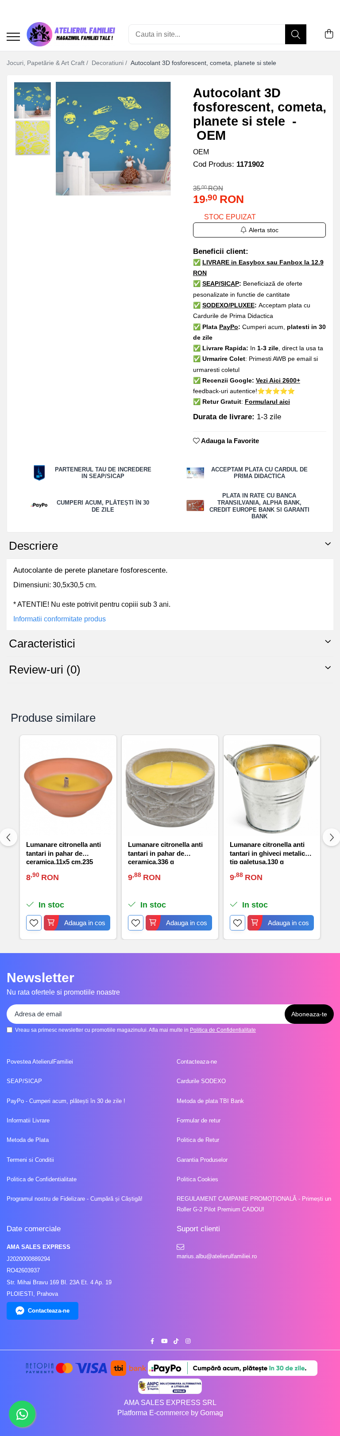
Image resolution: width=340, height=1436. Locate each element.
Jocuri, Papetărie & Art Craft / (48, 62)
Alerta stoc (263, 230)
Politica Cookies (197, 1179)
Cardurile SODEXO (201, 1081)
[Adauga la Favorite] (34, 923)
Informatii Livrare (28, 1120)
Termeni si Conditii (30, 1159)
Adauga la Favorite (229, 440)
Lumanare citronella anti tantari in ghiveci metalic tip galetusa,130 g (267, 852)
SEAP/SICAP (24, 1081)
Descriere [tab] (33, 545)
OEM (201, 152)
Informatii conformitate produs (59, 619)
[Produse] (13, 37)
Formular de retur (198, 1120)
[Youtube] (164, 1341)
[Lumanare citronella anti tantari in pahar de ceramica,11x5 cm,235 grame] (68, 787)
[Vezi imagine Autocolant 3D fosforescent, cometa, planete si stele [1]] (32, 138)
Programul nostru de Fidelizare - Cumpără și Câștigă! (75, 1198)
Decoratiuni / (110, 62)
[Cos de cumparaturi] (328, 34)
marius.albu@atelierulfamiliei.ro (216, 1256)
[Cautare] (295, 34)
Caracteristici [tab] (42, 643)
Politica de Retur (198, 1140)
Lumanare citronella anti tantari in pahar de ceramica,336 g (165, 852)
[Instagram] (188, 1341)
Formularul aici (267, 401)
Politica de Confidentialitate (223, 1030)
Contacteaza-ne (197, 1061)
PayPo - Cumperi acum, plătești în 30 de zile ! (66, 1101)
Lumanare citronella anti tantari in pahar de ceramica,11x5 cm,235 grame (63, 852)
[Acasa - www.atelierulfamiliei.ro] (71, 34)
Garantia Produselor (202, 1159)
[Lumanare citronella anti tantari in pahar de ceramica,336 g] (170, 787)
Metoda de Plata (28, 1140)
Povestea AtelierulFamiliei (40, 1061)
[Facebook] (152, 1341)
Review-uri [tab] (45, 669)
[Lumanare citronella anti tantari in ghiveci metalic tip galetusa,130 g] (272, 787)
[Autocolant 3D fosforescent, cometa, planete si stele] (113, 138)
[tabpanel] (113, 138)
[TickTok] (176, 1341)
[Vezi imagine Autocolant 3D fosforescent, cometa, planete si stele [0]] (32, 100)
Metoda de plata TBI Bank (210, 1101)
